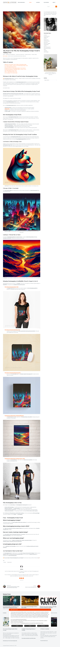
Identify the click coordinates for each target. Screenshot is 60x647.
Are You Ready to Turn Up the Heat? (11, 72)
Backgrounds (46, 39)
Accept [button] (17, 625)
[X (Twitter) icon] (23, 578)
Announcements (47, 36)
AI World (38, 2)
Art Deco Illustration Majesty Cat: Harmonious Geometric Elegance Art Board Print (50, 73)
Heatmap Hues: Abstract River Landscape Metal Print (14, 415)
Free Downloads (21, 2)
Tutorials (45, 50)
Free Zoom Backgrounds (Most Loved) (10, 629)
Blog (30, 2)
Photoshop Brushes (47, 48)
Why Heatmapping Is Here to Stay (11, 70)
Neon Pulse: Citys (8, 286)
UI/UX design (7, 108)
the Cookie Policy (32, 623)
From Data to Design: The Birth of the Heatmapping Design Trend (16, 65)
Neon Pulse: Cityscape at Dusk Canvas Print (12, 372)
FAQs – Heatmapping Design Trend (11, 71)
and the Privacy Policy (39, 623)
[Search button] (56, 6)
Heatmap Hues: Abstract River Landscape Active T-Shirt (15, 458)
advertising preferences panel (43, 615)
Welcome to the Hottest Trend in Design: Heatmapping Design (15, 64)
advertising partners (25, 623)
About (54, 2)
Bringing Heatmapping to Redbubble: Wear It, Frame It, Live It (15, 69)
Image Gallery (46, 44)
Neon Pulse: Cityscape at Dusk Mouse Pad (12, 329)
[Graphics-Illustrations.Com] (9, 2)
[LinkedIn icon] (20, 578)
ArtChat (45, 38)
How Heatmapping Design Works (10, 66)
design (4, 562)
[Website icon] (21, 578)
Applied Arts (46, 37)
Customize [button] (43, 625)
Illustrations (46, 42)
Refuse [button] (30, 625)
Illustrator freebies (47, 43)
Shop (45, 49)
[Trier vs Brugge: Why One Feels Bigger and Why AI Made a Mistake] (30, 600)
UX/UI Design (46, 2)
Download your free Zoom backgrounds (10, 640)
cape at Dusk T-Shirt (14, 286)
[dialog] (30, 618)
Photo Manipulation (47, 47)
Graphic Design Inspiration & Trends (28, 629)
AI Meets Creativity (44, 629)
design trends (9, 562)
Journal (35, 54)
